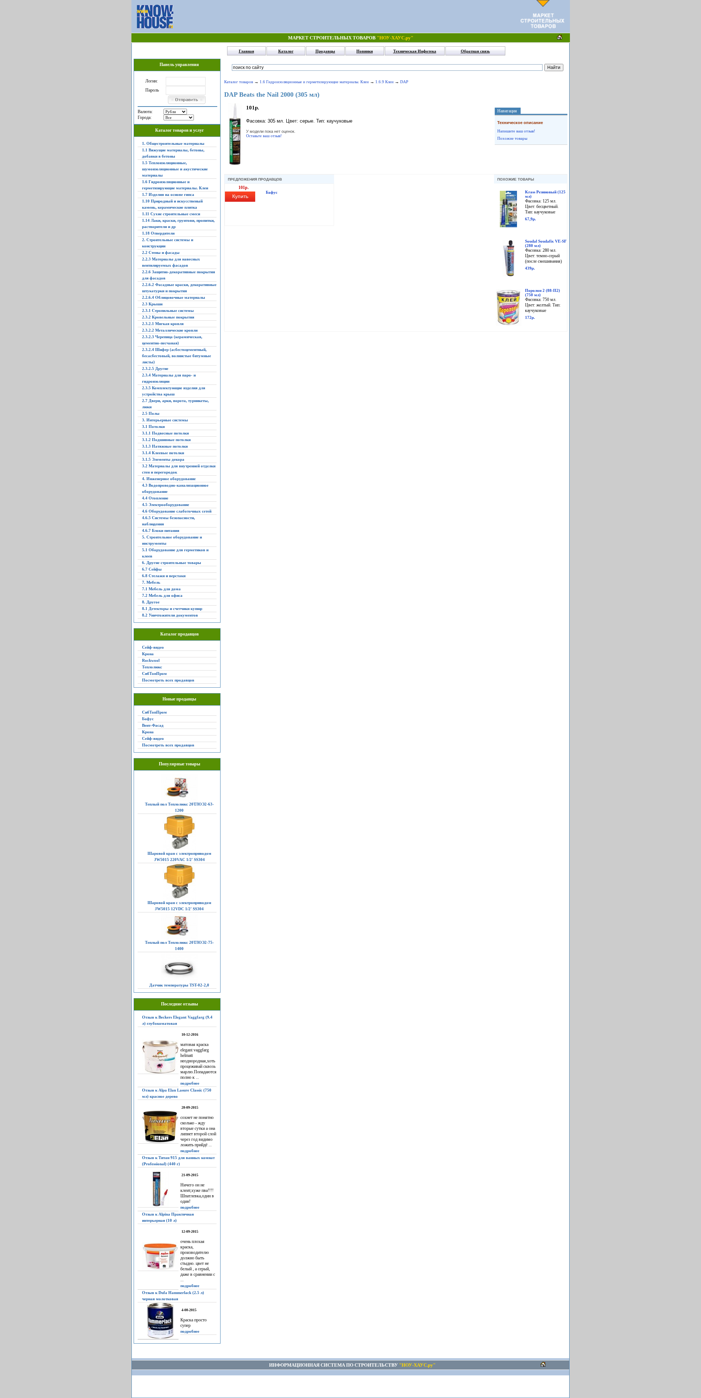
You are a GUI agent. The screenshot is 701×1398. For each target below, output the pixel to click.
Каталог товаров (238, 82)
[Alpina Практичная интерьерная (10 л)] (158, 1256)
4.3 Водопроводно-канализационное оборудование (175, 488)
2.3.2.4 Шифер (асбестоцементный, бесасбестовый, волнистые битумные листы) (176, 355)
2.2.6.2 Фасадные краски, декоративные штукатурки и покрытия (179, 287)
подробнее (189, 1083)
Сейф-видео (153, 647)
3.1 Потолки (153, 426)
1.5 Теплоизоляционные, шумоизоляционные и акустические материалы (175, 169)
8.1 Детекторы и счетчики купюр (172, 608)
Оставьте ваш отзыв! (264, 136)
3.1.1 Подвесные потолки (165, 433)
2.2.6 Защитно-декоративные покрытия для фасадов (178, 275)
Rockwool (151, 660)
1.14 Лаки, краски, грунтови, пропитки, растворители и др (178, 223)
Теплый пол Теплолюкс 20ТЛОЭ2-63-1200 (179, 807)
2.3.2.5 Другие (155, 368)
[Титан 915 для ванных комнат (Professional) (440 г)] (158, 1189)
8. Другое (151, 602)
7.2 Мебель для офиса (162, 595)
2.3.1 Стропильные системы (168, 310)
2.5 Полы (151, 413)
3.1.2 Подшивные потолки (166, 439)
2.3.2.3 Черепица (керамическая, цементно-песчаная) (172, 340)
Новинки (364, 51)
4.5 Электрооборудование (165, 504)
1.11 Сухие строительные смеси (171, 214)
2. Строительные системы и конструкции (167, 242)
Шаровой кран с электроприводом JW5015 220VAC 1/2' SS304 (179, 856)
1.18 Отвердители (158, 233)
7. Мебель (151, 582)
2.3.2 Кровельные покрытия (168, 317)
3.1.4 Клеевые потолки (163, 453)
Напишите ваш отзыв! (516, 131)
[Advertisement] (346, 16)
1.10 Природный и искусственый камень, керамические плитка (172, 204)
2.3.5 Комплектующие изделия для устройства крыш (173, 391)
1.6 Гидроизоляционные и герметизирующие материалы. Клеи (175, 184)
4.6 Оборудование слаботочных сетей (176, 511)
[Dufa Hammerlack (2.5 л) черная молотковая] (158, 1320)
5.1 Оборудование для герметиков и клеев (175, 553)
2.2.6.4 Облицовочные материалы (173, 297)
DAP (404, 82)
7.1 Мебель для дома (161, 589)
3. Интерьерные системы (165, 420)
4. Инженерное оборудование (169, 478)
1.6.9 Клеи (384, 82)
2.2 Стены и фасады (161, 252)
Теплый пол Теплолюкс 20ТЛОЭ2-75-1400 (179, 945)
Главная (246, 51)
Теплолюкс (152, 667)
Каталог (286, 51)
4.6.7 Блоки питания (160, 530)
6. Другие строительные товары (171, 562)
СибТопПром (154, 673)
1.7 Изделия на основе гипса (168, 194)
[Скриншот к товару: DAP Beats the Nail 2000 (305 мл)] (235, 163)
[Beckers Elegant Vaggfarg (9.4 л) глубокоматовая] (158, 1057)
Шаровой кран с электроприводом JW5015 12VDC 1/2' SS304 (179, 905)
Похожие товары (512, 138)
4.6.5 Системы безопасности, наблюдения (168, 520)
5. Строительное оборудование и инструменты (172, 540)
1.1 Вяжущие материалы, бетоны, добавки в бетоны (173, 153)
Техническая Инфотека (414, 51)
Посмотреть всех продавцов (168, 680)
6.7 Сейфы (152, 569)
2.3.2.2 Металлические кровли (170, 330)
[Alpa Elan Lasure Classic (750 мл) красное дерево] (158, 1127)
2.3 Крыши (152, 304)
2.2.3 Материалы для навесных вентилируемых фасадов (171, 262)
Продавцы (325, 51)
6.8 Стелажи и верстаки (163, 576)
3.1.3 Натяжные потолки (165, 446)
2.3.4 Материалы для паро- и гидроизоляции (169, 378)
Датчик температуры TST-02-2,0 (179, 985)
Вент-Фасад (153, 725)
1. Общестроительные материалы (173, 143)
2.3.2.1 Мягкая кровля (163, 323)
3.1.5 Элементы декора (163, 459)
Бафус (148, 719)
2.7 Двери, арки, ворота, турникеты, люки (175, 403)
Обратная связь (475, 51)
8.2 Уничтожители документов (170, 615)
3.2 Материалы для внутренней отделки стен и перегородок (178, 469)
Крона (148, 654)
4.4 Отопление (155, 498)
